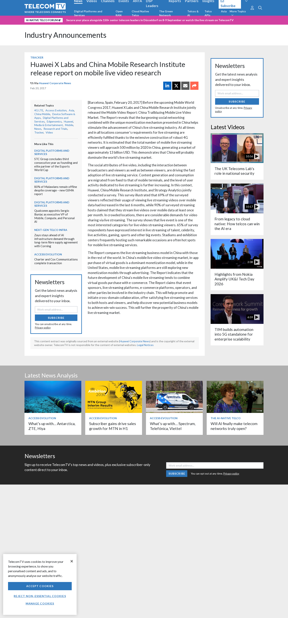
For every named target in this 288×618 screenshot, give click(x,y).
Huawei (68, 121)
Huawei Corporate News (55, 83)
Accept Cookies (40, 586)
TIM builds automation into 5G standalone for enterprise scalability (234, 334)
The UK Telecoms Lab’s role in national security (234, 171)
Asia (224, 11)
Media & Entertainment (48, 125)
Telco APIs (208, 13)
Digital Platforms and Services (88, 13)
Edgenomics (54, 121)
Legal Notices (145, 345)
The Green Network (166, 13)
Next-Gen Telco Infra (50, 230)
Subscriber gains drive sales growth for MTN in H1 (112, 426)
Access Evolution (56, 110)
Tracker (36, 57)
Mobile (69, 125)
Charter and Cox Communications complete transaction (56, 261)
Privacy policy (43, 327)
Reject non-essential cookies (40, 596)
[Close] (71, 561)
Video (49, 132)
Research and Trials (55, 128)
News (37, 128)
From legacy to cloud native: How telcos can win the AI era (237, 224)
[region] (40, 584)
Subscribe (56, 317)
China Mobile (42, 114)
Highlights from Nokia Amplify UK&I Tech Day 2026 (234, 279)
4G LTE (38, 110)
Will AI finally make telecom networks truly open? (234, 426)
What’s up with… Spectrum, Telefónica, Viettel (173, 426)
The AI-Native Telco (226, 418)
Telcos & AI (193, 13)
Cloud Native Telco (140, 13)
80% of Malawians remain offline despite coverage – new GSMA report (55, 190)
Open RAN (119, 13)
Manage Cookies (40, 603)
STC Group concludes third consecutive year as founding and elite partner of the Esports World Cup (56, 164)
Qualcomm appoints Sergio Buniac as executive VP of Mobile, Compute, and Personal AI (54, 216)
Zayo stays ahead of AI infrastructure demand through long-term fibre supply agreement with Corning (56, 240)
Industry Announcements (65, 35)
